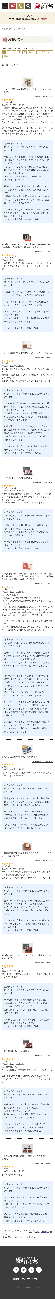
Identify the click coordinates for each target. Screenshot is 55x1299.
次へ (31, 52)
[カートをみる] (12, 6)
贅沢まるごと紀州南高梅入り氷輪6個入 (19, 757)
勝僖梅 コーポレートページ (25, 1278)
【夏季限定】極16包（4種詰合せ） (17, 1051)
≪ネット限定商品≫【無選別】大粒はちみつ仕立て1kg (27, 353)
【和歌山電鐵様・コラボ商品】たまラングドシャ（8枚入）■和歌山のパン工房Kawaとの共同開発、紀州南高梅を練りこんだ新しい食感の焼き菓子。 (27, 576)
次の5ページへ (44, 52)
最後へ (7, 56)
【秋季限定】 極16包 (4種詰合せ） (17, 478)
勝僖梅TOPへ (7, 29)
